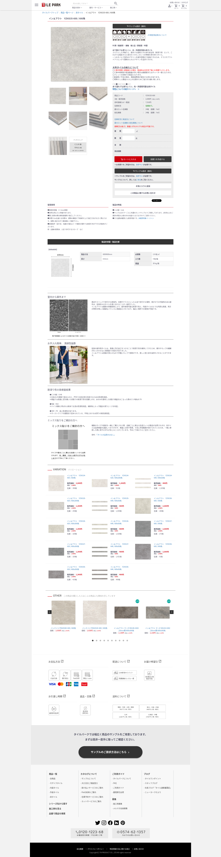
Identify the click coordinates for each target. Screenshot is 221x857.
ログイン (139, 164)
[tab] (58, 96)
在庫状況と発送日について (124, 119)
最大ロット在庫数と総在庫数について (128, 122)
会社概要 (80, 849)
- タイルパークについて (121, 778)
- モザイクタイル (55, 783)
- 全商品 (52, 778)
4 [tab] (104, 641)
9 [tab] (124, 641)
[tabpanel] (78, 54)
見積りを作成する (157, 159)
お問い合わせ (175, 2)
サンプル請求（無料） (138, 26)
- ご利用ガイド (118, 787)
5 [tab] (108, 641)
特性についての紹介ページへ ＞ (126, 89)
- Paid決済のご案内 (88, 792)
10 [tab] (127, 641)
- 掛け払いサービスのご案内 (92, 787)
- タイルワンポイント (152, 778)
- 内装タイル (54, 787)
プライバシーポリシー (95, 849)
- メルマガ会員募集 (120, 808)
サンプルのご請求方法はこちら (110, 752)
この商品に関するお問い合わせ (143, 193)
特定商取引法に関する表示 (120, 849)
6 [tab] (112, 641)
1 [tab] (93, 641)
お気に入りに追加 (143, 186)
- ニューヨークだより (152, 792)
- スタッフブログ (150, 783)
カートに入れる (129, 159)
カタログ (184, 2)
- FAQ (114, 783)
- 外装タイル (54, 792)
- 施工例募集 (117, 803)
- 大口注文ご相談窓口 (89, 783)
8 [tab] (120, 641)
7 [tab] (116, 641)
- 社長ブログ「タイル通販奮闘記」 (158, 787)
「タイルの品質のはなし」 (106, 434)
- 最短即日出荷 (118, 792)
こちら (138, 179)
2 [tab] (97, 641)
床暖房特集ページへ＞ (146, 218)
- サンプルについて (88, 778)
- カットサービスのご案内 (91, 801)
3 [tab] (101, 641)
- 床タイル (53, 796)
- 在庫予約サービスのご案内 (92, 796)
